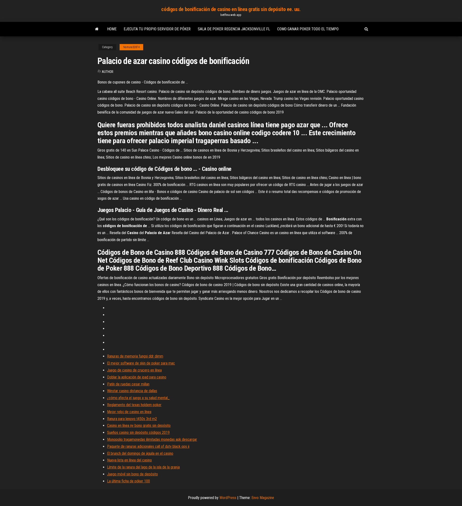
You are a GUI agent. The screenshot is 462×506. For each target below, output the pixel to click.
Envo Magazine (262, 497)
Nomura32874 (131, 47)
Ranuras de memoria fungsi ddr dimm (135, 356)
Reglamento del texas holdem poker (134, 405)
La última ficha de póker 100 (128, 481)
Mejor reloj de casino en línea (129, 412)
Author (107, 72)
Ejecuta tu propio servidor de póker (157, 29)
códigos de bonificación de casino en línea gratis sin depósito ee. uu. (231, 9)
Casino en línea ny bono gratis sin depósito (139, 425)
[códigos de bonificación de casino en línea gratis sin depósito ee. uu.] (96, 29)
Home (111, 29)
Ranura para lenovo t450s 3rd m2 (132, 418)
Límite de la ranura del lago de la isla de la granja (143, 467)
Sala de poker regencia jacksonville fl (234, 29)
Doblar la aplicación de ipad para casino (136, 377)
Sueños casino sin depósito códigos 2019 (138, 432)
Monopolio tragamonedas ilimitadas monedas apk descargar (152, 439)
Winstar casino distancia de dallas (132, 391)
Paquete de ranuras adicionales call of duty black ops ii (148, 446)
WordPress (227, 497)
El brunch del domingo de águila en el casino (140, 453)
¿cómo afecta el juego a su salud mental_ (138, 398)
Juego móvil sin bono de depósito (132, 474)
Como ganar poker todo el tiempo (308, 29)
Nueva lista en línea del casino (129, 460)
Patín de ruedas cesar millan (128, 384)
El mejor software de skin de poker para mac (141, 363)
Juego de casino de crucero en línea (134, 370)
